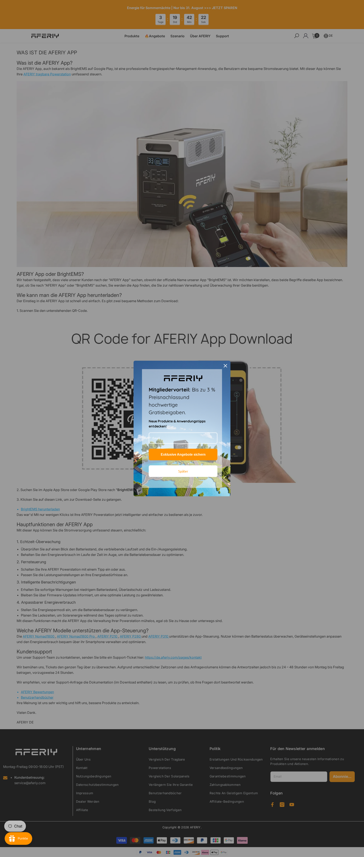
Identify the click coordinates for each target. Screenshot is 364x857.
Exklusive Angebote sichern (183, 454)
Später (183, 471)
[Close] (225, 366)
